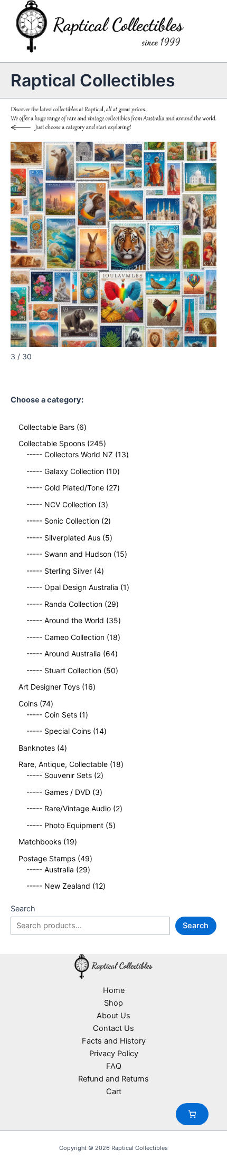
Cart (113, 1091)
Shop (113, 1003)
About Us (113, 1015)
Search (23, 908)
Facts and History (114, 1041)
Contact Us (113, 1028)
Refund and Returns (113, 1079)
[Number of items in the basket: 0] (192, 1114)
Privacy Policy (113, 1053)
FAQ (113, 1066)
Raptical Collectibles (93, 80)
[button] (203, 155)
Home (114, 990)
